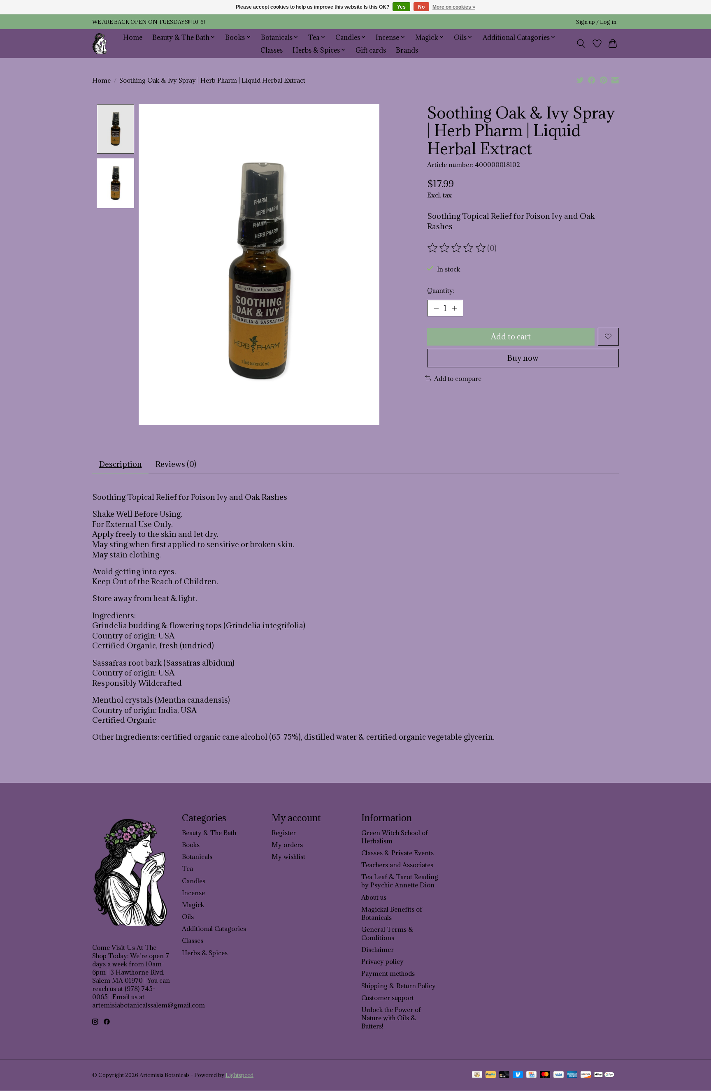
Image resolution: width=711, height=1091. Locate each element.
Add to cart (511, 336)
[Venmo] (518, 1075)
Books (191, 844)
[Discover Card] (586, 1075)
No (421, 7)
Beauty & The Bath (209, 833)
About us (373, 897)
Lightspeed (239, 1075)
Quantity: (440, 290)
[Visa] (558, 1075)
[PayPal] (491, 1075)
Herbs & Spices (205, 953)
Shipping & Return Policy (398, 986)
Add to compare (457, 378)
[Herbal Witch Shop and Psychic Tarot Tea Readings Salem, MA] (99, 43)
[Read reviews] (457, 248)
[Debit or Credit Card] (504, 1075)
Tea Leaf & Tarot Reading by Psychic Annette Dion (399, 881)
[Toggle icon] (581, 43)
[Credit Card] (531, 1075)
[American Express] (572, 1075)
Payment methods (388, 973)
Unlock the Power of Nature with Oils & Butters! (391, 1017)
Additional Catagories (214, 928)
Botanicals (197, 856)
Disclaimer (377, 949)
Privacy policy (382, 961)
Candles (193, 881)
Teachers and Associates (397, 865)
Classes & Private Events (397, 853)
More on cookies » (453, 7)
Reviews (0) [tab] (176, 464)
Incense (193, 893)
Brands (407, 50)
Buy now (523, 358)
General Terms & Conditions (387, 933)
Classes (271, 50)
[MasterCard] (545, 1075)
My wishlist (288, 856)
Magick (193, 905)
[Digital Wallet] (604, 1075)
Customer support (387, 998)
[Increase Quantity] (454, 308)
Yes (401, 7)
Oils (188, 916)
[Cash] (477, 1075)
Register (284, 833)
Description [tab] (120, 464)
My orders (287, 844)
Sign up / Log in (596, 22)
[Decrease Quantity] (436, 308)
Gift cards (371, 50)
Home (132, 37)
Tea (187, 868)
